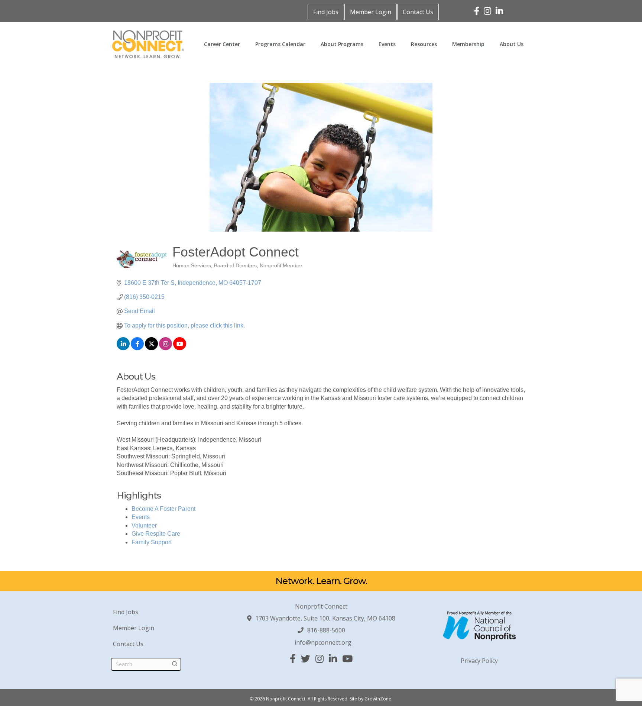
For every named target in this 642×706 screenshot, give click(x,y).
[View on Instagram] (165, 348)
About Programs (342, 44)
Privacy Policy (479, 661)
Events (387, 44)
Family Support (152, 542)
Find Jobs (325, 12)
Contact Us (418, 12)
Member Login (370, 12)
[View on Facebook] (137, 348)
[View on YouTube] (179, 348)
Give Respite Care (156, 534)
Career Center (222, 44)
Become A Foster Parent (163, 509)
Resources (424, 44)
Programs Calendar (280, 44)
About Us (511, 44)
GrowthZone (377, 699)
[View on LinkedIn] (123, 348)
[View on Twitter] (151, 348)
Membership (468, 44)
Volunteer (144, 525)
